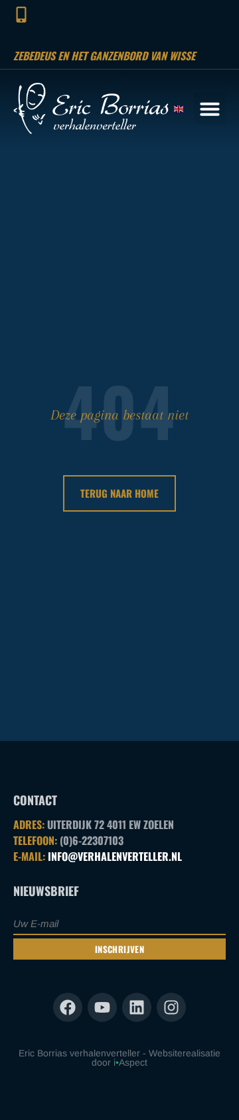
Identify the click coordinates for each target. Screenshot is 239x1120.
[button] (210, 109)
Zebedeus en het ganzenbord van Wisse (104, 56)
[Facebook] (67, 1007)
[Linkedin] (136, 1007)
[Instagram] (171, 1007)
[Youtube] (102, 1007)
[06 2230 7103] (21, 15)
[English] (179, 108)
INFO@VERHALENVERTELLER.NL (115, 856)
